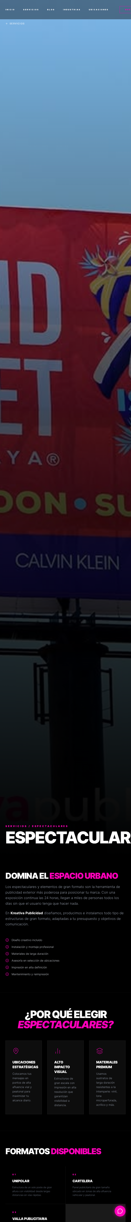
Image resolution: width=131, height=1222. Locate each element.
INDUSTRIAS (72, 10)
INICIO (10, 10)
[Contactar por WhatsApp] (120, 1211)
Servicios (17, 23)
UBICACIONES (99, 10)
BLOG (51, 10)
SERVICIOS (31, 10)
